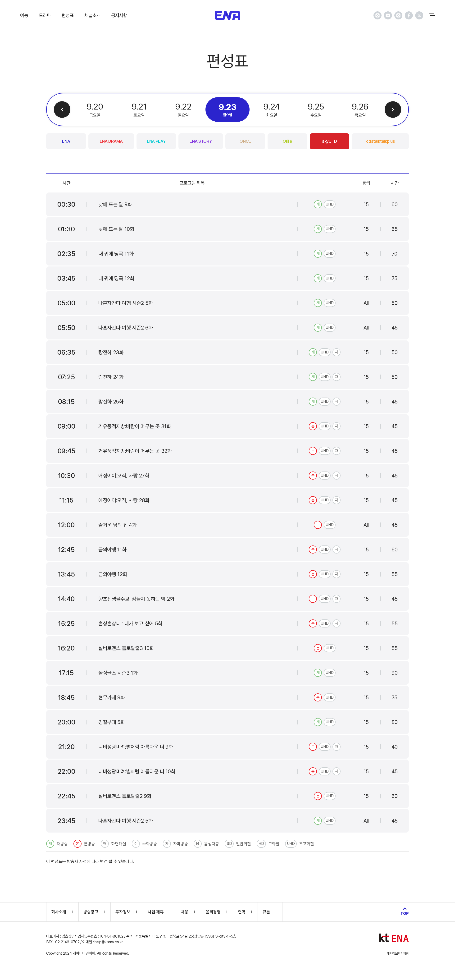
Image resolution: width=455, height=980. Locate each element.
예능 (24, 15)
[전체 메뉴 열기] (432, 15)
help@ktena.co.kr (109, 942)
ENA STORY (201, 141)
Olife (287, 141)
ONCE (245, 141)
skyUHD (329, 141)
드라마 (45, 15)
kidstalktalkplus (380, 141)
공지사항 (119, 15)
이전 (62, 109)
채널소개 (92, 15)
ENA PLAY (156, 141)
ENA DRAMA (111, 141)
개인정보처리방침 (398, 953)
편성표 (67, 15)
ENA (66, 141)
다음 (393, 109)
